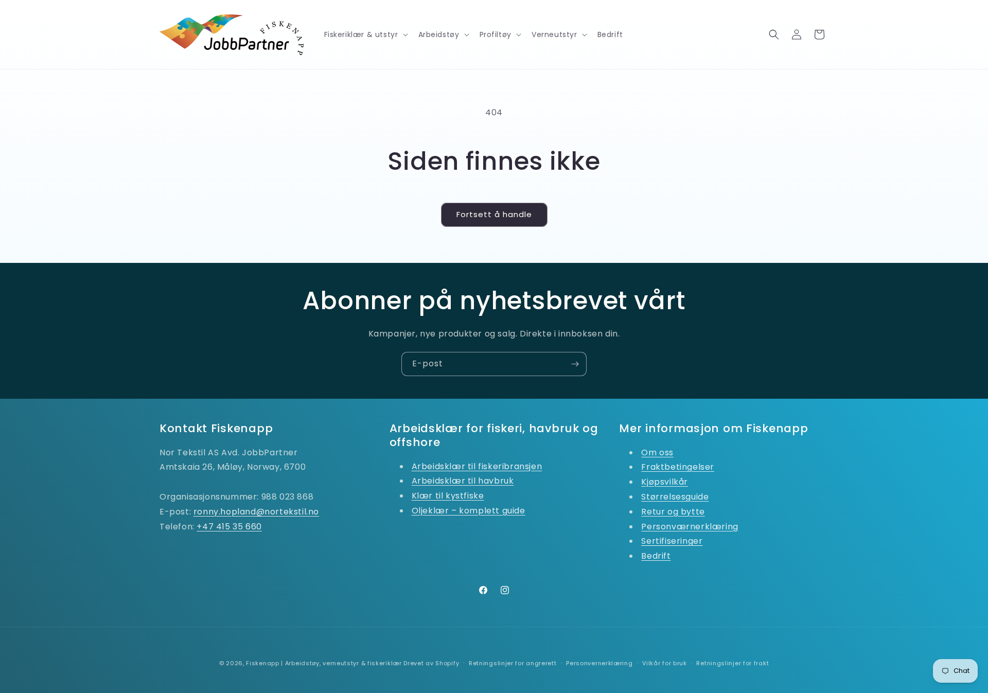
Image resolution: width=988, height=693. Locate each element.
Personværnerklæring (689, 526)
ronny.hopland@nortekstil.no (256, 512)
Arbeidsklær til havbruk (463, 481)
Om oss (657, 452)
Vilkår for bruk (664, 663)
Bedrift (656, 556)
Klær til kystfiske (448, 496)
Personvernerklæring (599, 663)
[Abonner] (574, 364)
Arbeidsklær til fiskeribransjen (477, 466)
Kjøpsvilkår (664, 482)
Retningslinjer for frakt (732, 663)
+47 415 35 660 (229, 526)
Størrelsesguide (675, 497)
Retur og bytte (672, 512)
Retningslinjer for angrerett (513, 663)
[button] (365, 34)
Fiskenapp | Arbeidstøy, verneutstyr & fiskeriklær (323, 663)
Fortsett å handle (494, 214)
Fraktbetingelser (677, 467)
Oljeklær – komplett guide (468, 511)
